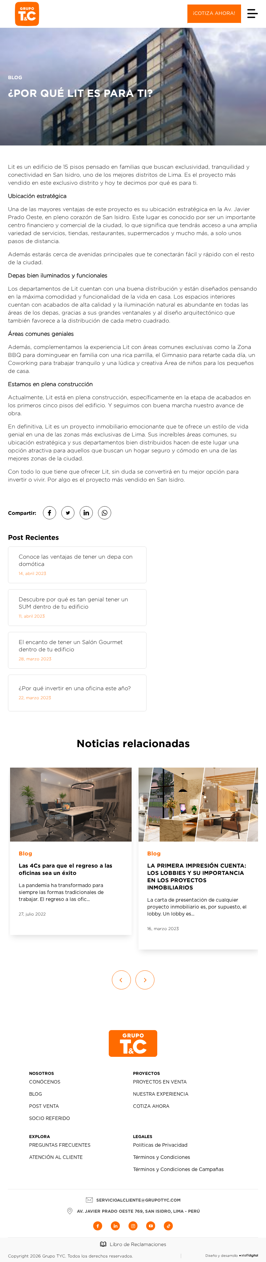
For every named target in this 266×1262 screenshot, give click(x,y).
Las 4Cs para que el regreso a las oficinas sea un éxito (65, 869)
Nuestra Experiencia (160, 1094)
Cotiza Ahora (151, 1106)
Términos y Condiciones (161, 1157)
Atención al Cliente (56, 1157)
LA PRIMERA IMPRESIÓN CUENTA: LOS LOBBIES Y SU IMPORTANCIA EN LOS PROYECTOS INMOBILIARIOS (196, 876)
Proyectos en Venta (160, 1082)
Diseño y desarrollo (221, 1255)
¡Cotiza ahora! (214, 13)
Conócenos (44, 1082)
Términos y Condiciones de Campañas (178, 1169)
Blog (25, 853)
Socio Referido (49, 1119)
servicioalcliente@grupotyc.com (138, 1200)
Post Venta (44, 1106)
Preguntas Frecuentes (59, 1145)
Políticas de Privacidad (160, 1145)
